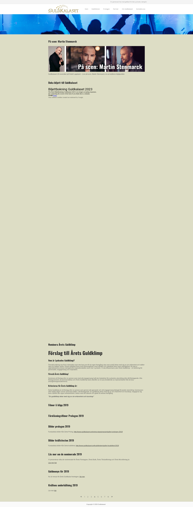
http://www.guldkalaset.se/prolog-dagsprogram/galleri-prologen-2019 (98, 432)
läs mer (82, 477)
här (55, 490)
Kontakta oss (140, 9)
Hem (86, 9)
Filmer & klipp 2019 (58, 405)
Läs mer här (52, 463)
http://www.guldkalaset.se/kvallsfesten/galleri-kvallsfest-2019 (97, 445)
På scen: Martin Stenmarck (62, 41)
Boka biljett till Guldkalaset (62, 82)
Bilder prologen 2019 (59, 426)
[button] (3, 24)
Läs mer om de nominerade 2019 (65, 454)
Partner (116, 9)
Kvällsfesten (96, 9)
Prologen (106, 9)
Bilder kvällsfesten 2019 (61, 440)
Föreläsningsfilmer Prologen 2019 (66, 416)
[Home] (63, 10)
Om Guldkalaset (127, 9)
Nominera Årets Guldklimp (61, 344)
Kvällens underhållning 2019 (63, 485)
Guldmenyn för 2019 (58, 471)
